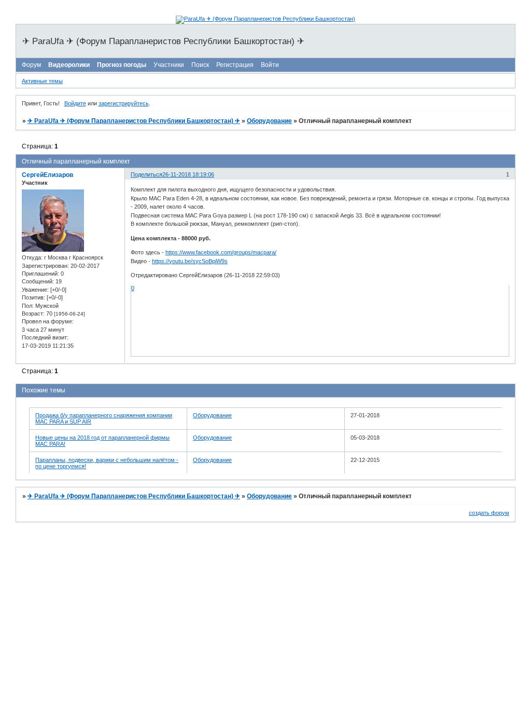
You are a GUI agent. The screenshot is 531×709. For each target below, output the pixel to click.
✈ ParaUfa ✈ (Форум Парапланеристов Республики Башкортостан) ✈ (133, 121)
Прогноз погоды (121, 65)
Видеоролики (69, 65)
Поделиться (146, 174)
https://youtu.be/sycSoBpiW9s (190, 261)
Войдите (75, 103)
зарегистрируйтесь (124, 103)
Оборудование (269, 121)
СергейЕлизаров (47, 175)
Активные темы (42, 81)
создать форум (489, 513)
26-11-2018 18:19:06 (188, 174)
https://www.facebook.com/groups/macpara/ (220, 252)
